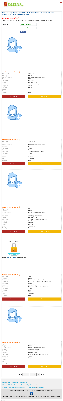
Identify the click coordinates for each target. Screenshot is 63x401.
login (8, 257)
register (13, 257)
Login (8, 382)
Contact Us (23, 382)
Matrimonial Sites (21, 20)
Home (4, 382)
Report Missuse (31, 385)
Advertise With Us (7, 385)
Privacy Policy (32, 387)
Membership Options (20, 385)
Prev (20, 374)
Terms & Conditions (20, 387)
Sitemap (4, 387)
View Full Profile (45, 96)
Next (42, 374)
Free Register (15, 382)
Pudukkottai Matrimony (8, 20)
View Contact (13, 96)
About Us (11, 387)
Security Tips (40, 387)
